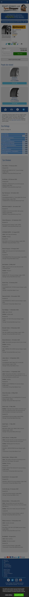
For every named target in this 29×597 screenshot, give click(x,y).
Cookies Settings (8, 594)
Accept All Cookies (19, 594)
